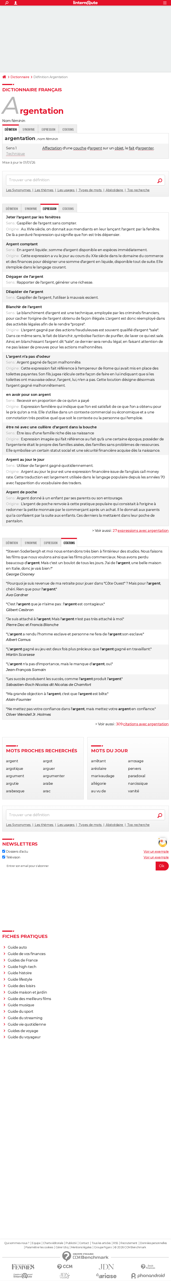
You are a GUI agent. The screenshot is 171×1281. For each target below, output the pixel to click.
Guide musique (21, 1005)
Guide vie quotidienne (27, 1024)
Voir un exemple (156, 852)
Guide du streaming (25, 1018)
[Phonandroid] (148, 1276)
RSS (115, 1243)
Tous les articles (101, 1243)
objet (119, 148)
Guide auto (17, 947)
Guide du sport (20, 1011)
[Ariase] (106, 1275)
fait (131, 148)
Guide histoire (20, 973)
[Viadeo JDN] (65, 1276)
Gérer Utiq (62, 1247)
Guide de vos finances (27, 954)
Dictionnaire (19, 77)
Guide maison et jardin (27, 992)
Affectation (52, 148)
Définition (12, 208)
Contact (84, 1243)
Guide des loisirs (21, 986)
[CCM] (65, 1267)
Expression (48, 129)
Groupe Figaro (103, 1247)
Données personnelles (153, 1243)
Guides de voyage (23, 1031)
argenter (146, 148)
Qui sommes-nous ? (16, 1243)
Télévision (12, 857)
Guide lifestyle (20, 979)
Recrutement (128, 1243)
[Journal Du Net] (106, 1267)
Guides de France (23, 960)
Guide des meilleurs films (29, 999)
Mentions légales (81, 1247)
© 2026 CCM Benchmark (130, 1247)
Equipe (36, 1243)
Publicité (71, 1243)
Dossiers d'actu (16, 852)
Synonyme (28, 129)
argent (96, 148)
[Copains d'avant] (23, 1276)
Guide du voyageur (24, 1037)
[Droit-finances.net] (148, 1267)
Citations (68, 129)
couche (79, 148)
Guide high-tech (22, 967)
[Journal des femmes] (23, 1267)
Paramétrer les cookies (39, 1247)
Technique (15, 154)
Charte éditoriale (53, 1243)
